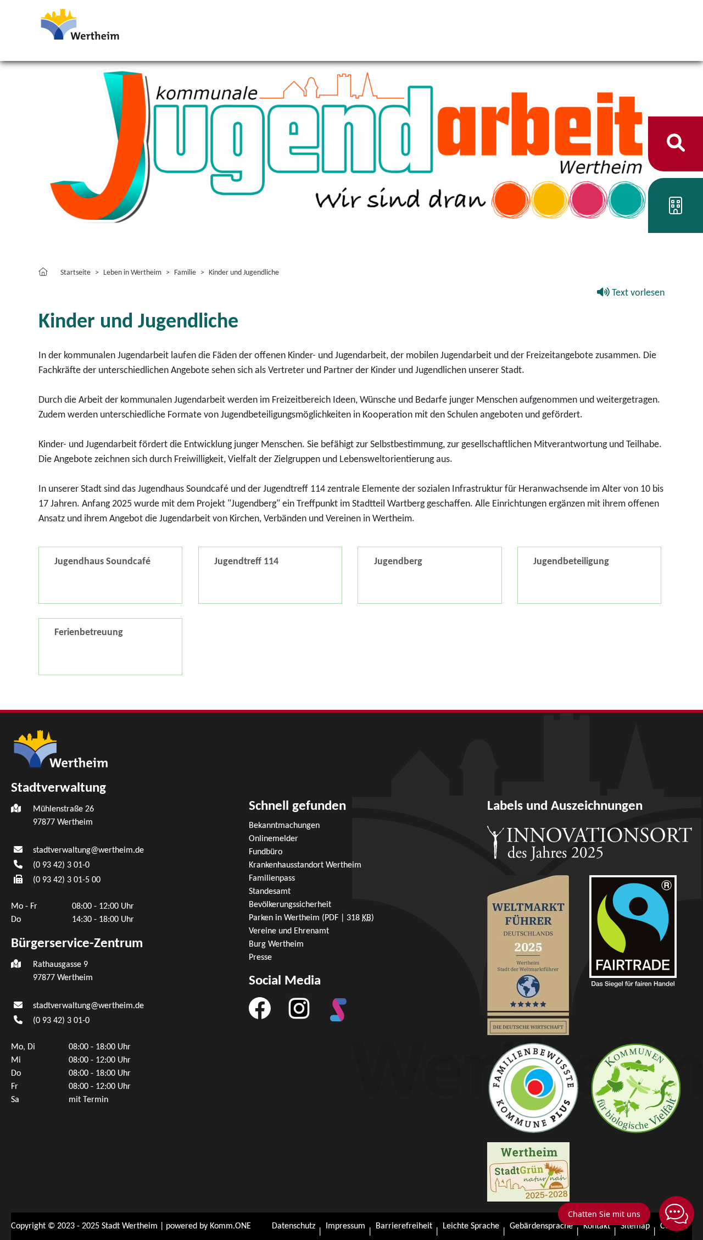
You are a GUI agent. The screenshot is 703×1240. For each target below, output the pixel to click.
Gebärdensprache (541, 1226)
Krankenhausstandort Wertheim (305, 865)
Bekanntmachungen (284, 825)
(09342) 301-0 (61, 865)
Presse (260, 957)
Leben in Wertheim (132, 273)
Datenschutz (293, 1226)
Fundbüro (265, 852)
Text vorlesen (637, 293)
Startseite (75, 273)
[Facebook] (260, 1008)
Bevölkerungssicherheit (290, 904)
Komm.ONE (230, 1226)
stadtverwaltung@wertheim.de (88, 850)
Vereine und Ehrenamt (289, 931)
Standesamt (270, 891)
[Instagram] (299, 1008)
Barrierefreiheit (404, 1226)
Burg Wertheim (276, 944)
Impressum (345, 1226)
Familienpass (272, 878)
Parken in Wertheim (311, 918)
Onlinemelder (273, 839)
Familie (185, 273)
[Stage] (338, 1009)
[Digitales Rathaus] (675, 209)
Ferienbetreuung (88, 632)
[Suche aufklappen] (675, 143)
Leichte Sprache (471, 1226)
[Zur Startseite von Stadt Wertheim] (101, 23)
